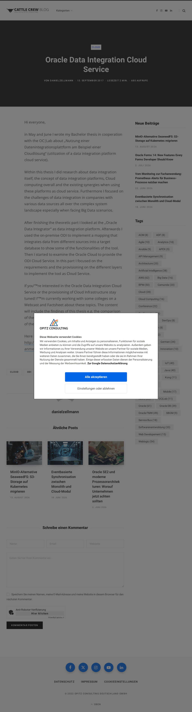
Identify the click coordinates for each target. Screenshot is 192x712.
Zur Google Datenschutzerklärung (107, 363)
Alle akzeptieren (96, 376)
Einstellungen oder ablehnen (96, 388)
